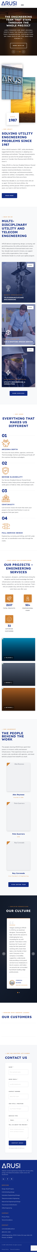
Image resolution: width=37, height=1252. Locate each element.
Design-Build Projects (8, 1189)
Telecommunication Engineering (10, 1198)
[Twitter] (11, 1179)
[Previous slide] (13, 52)
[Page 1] (17, 992)
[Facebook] (7, 1179)
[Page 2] (19, 992)
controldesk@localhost (8, 1229)
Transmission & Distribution (9, 1205)
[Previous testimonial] (3, 953)
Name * (11, 1067)
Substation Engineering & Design (11, 1195)
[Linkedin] (3, 1179)
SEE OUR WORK (18, 49)
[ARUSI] (9, 4)
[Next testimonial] (33, 953)
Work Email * (13, 1079)
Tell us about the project (18, 1124)
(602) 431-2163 (6, 1232)
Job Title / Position (16, 1103)
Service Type (13, 1115)
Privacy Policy (5, 1217)
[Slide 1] (17, 51)
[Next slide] (23, 52)
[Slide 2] (18, 51)
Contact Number (14, 1091)
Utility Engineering (7, 1208)
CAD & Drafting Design (8, 1192)
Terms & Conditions (7, 1220)
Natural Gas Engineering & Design (11, 1201)
